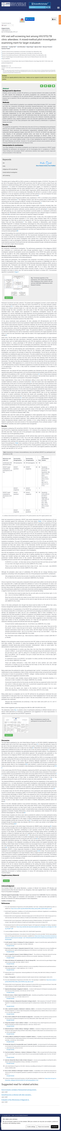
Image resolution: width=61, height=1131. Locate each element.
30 (6, 847)
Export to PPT (9, 297)
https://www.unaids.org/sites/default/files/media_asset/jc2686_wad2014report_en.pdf (31, 908)
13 (38, 374)
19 (55, 766)
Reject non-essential (43, 1126)
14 (20, 397)
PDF (54, 19)
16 (33, 747)
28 (50, 826)
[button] (58, 8)
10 (11, 306)
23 (54, 788)
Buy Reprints (30, 19)
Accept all (54, 1126)
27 (16, 824)
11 (54, 310)
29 (36, 838)
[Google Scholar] (10, 945)
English (5, 25)
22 (51, 779)
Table (16, 443)
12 (6, 335)
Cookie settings (31, 1126)
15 (37, 744)
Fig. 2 (15, 710)
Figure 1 (17, 272)
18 (26, 764)
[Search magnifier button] (49, 7)
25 (29, 820)
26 (14, 824)
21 (38, 851)
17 (48, 749)
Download (6, 880)
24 (24, 812)
